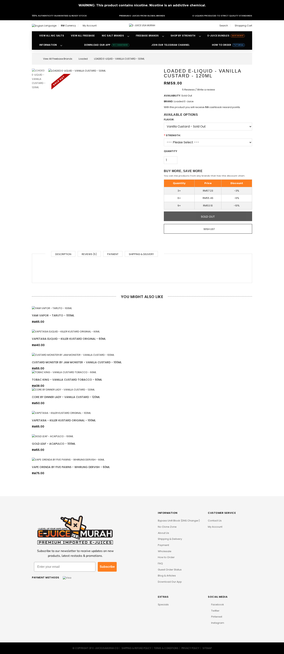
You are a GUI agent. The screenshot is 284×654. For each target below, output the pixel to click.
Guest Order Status (170, 569)
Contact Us (215, 520)
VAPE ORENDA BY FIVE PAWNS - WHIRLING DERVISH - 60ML (71, 467)
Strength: (173, 135)
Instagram (217, 623)
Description (63, 254)
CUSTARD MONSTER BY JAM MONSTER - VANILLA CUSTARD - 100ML (77, 362)
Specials (163, 604)
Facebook (217, 604)
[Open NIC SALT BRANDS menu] (128, 36)
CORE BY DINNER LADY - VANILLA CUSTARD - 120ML (66, 397)
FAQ (160, 563)
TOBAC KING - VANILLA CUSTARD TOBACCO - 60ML (67, 380)
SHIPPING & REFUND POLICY (136, 648)
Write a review (206, 89)
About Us (163, 533)
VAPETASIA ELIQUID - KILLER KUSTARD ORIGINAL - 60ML (69, 339)
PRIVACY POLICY (190, 648)
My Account (215, 527)
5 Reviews (188, 89)
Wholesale (164, 551)
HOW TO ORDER (228, 44)
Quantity (170, 151)
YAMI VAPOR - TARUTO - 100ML (53, 315)
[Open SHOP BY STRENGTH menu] (199, 36)
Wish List (209, 229)
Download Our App (170, 582)
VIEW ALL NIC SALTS (51, 35)
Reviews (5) (89, 254)
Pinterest (216, 617)
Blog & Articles (167, 575)
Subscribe (107, 566)
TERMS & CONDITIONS (166, 648)
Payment (112, 254)
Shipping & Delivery (141, 254)
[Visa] (67, 577)
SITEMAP (207, 648)
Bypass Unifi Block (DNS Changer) (179, 520)
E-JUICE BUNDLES (225, 35)
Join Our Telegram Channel (170, 44)
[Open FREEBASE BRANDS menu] (163, 36)
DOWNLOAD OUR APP (106, 44)
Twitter (215, 611)
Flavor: (169, 119)
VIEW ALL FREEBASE (83, 35)
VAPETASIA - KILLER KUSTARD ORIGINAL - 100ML (64, 420)
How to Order (166, 557)
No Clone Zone (167, 527)
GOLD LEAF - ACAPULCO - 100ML (53, 444)
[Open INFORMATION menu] (61, 45)
